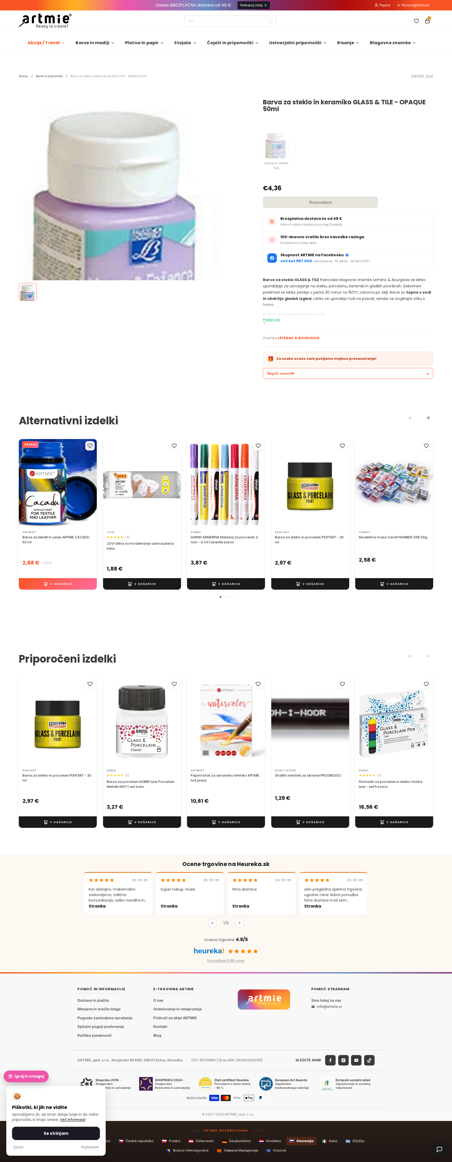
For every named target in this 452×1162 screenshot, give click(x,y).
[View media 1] (28, 292)
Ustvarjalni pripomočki (295, 43)
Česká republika (136, 1141)
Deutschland (236, 1141)
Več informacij (72, 1119)
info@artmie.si (329, 1006)
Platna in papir (142, 43)
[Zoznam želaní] (416, 21)
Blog (157, 1035)
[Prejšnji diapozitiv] (112, 483)
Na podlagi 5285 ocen (226, 960)
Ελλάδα (355, 1141)
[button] (220, 597)
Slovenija (301, 1141)
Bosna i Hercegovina (187, 1150)
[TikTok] (369, 1060)
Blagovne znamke (390, 43)
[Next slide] (428, 418)
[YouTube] (356, 1060)
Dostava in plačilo (93, 1000)
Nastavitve (90, 1147)
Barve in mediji (92, 43)
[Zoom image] (118, 240)
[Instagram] (343, 1060)
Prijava (385, 5)
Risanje (345, 43)
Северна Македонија (237, 1150)
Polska (171, 1141)
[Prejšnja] (212, 923)
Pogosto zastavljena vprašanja (104, 1018)
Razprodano (320, 202)
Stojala (182, 43)
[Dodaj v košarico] (58, 584)
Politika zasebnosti (94, 1035)
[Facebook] (330, 1060)
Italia (329, 1141)
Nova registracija (415, 5)
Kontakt (160, 1026)
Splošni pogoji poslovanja (100, 1026)
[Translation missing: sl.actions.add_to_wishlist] (90, 446)
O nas (158, 1000)
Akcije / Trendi (44, 43)
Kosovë (276, 1150)
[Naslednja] (239, 923)
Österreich (201, 1141)
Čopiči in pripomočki (230, 43)
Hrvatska (270, 1141)
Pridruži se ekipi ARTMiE (175, 1018)
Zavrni (18, 1147)
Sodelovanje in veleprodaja (177, 1009)
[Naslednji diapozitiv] (171, 483)
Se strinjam (56, 1133)
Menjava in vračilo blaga (99, 1009)
